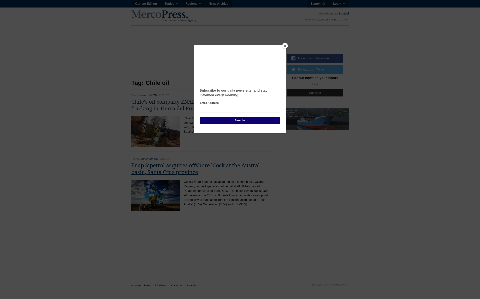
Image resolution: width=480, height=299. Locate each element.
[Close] (285, 46)
